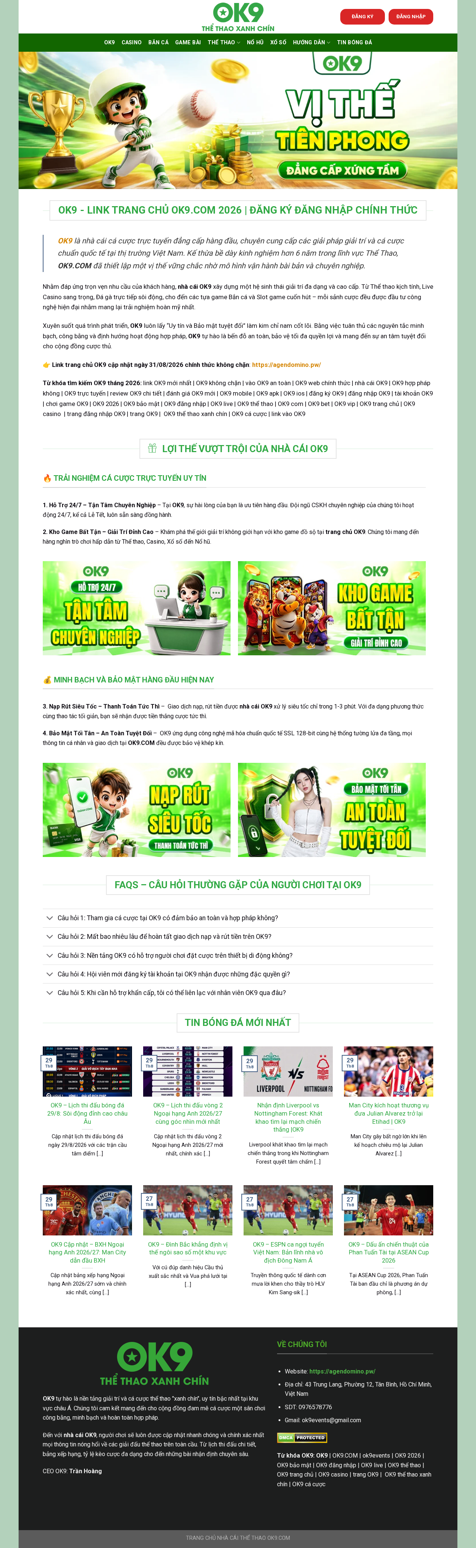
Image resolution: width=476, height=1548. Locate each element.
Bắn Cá (158, 42)
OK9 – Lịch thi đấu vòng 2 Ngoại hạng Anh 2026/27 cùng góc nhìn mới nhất (188, 1113)
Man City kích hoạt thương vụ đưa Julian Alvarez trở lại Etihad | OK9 (389, 1113)
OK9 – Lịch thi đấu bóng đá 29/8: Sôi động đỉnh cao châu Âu (87, 1113)
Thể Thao (221, 42)
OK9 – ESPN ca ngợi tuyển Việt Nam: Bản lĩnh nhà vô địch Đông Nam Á (288, 1252)
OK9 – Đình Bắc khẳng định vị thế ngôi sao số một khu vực (188, 1248)
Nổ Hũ (255, 42)
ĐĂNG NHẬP (411, 16)
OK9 (109, 42)
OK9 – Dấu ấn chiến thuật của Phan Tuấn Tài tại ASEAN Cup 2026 (388, 1252)
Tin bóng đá (354, 42)
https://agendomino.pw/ (342, 1371)
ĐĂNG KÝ (362, 16)
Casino (132, 42)
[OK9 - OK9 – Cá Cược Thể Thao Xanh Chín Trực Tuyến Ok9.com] (238, 16)
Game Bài (188, 42)
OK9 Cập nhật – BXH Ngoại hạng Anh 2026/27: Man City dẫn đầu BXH (87, 1252)
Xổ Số (278, 42)
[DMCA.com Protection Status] (302, 1437)
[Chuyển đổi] (50, 919)
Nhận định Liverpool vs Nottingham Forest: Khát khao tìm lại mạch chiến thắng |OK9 (288, 1117)
